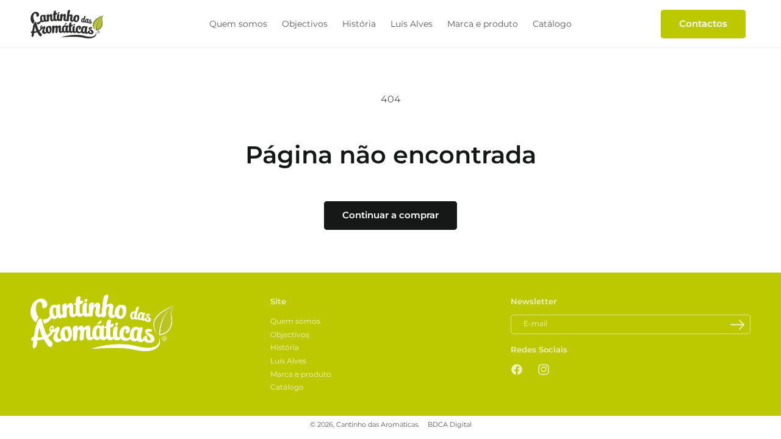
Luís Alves (288, 360)
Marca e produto (300, 374)
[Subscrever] (737, 325)
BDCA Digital (450, 424)
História (284, 347)
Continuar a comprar (390, 215)
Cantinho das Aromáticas (377, 424)
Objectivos (289, 334)
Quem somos (295, 321)
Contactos (703, 23)
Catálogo (287, 386)
